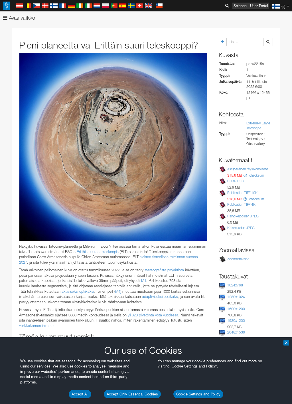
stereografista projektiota (164, 270)
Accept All (80, 394)
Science (240, 5)
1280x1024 (236, 297)
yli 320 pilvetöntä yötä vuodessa (153, 315)
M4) (118, 291)
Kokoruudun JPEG (241, 228)
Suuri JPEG (235, 181)
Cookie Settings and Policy (198, 394)
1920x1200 (236, 320)
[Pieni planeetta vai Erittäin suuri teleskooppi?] (113, 147)
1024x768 (235, 285)
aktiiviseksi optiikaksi (78, 291)
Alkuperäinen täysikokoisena (247, 169)
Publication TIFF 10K (242, 193)
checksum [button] (256, 175)
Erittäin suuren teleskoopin (98, 251)
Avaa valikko (21, 18)
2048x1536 (236, 332)
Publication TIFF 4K (241, 204)
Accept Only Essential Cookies (132, 394)
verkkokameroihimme (36, 325)
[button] (245, 175)
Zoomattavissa (238, 259)
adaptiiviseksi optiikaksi (160, 296)
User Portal (259, 5)
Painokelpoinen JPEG (243, 216)
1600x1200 (236, 309)
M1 (143, 280)
